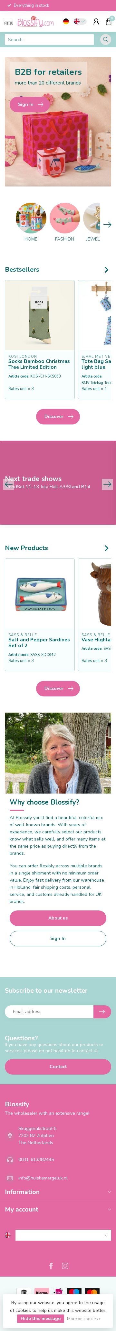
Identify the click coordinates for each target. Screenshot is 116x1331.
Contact (58, 1067)
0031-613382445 (36, 1159)
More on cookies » (84, 1318)
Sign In (58, 938)
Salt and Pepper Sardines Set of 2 (39, 643)
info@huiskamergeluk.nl (43, 1178)
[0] (108, 21)
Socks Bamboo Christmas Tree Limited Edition (39, 364)
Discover (53, 416)
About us (58, 918)
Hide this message (41, 1318)
